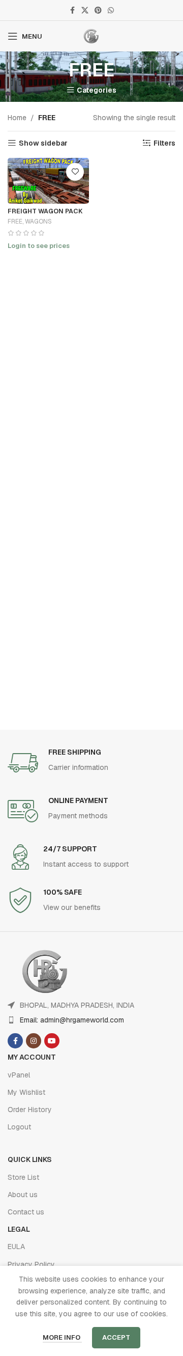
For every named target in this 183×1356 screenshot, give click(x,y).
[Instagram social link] (33, 1040)
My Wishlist (26, 1092)
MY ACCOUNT (32, 1057)
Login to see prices (39, 245)
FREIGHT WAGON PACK (45, 211)
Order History (30, 1109)
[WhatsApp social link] (111, 10)
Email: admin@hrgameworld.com (72, 1020)
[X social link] (85, 10)
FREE (15, 221)
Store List (23, 1177)
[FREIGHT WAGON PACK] (48, 181)
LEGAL (19, 1229)
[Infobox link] (91, 763)
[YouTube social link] (51, 1040)
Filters (164, 143)
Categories (96, 90)
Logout (19, 1126)
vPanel (19, 1075)
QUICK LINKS (30, 1159)
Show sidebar (43, 143)
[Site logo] (91, 35)
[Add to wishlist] (75, 172)
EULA (16, 1246)
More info (62, 1337)
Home (17, 117)
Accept (116, 1337)
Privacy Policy (31, 1264)
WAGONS (38, 221)
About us (23, 1194)
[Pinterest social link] (98, 10)
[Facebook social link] (72, 10)
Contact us (26, 1211)
